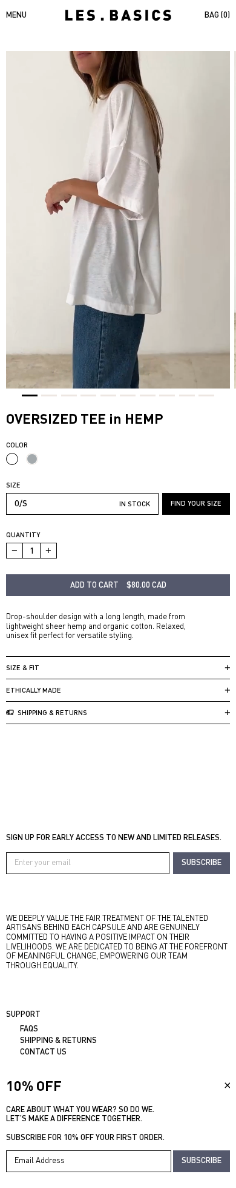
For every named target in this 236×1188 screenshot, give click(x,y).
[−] (14, 550)
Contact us (43, 1051)
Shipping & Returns (58, 1040)
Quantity (23, 534)
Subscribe (201, 862)
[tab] (30, 395)
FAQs (29, 1028)
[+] (49, 550)
